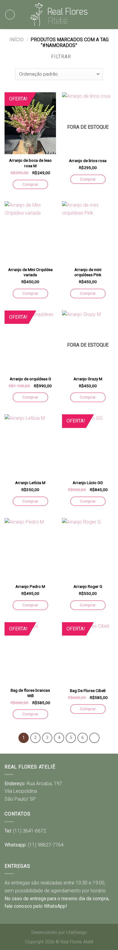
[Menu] (10, 14)
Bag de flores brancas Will (30, 693)
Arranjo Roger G (88, 586)
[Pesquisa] (111, 14)
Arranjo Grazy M (88, 378)
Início (16, 39)
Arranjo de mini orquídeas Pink (87, 272)
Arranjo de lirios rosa (88, 160)
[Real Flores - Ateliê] (59, 14)
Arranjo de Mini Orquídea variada (30, 272)
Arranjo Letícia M (30, 482)
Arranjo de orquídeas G (30, 378)
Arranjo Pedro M (30, 586)
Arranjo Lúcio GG (88, 482)
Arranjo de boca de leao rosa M (30, 163)
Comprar (30, 184)
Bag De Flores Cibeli (88, 690)
